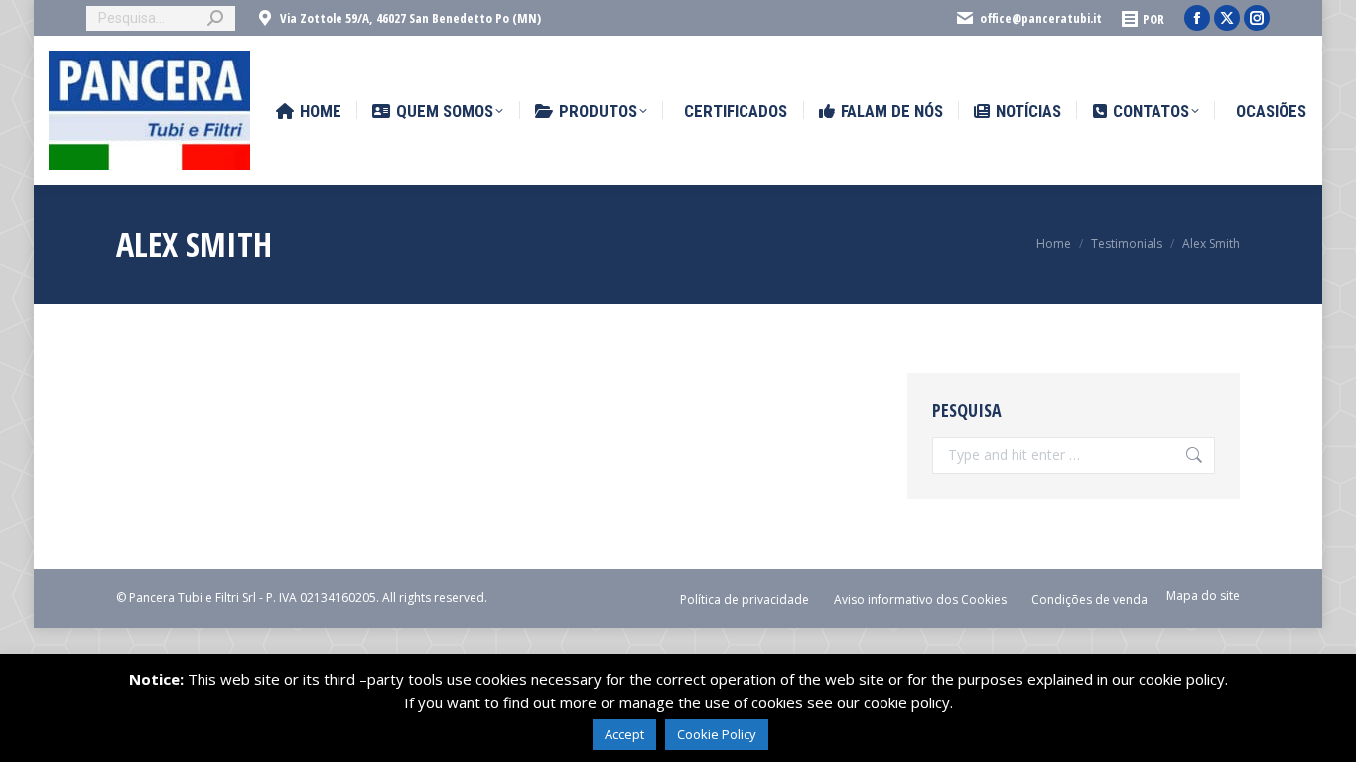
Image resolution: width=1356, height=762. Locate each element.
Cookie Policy (716, 734)
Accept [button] (624, 734)
